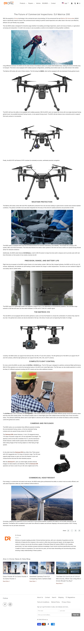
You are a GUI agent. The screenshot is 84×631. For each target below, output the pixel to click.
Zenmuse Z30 (34, 463)
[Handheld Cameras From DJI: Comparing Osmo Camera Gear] (42, 568)
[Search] (75, 3)
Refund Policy (55, 602)
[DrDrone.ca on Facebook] (5, 604)
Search (54, 597)
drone (16, 18)
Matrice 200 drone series (68, 18)
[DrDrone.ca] (9, 3)
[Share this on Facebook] (71, 530)
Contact (47, 597)
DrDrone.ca (45, 619)
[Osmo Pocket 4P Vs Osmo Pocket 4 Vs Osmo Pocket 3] (15, 568)
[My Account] (72, 3)
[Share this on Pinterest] (75, 530)
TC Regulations (70, 597)
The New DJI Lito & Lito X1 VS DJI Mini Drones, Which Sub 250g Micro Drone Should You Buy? (68, 579)
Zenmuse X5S (19, 452)
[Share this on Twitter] (68, 530)
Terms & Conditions (43, 602)
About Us (40, 597)
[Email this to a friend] (79, 530)
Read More (6, 581)
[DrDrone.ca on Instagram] (10, 604)
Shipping (61, 597)
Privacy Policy (66, 602)
